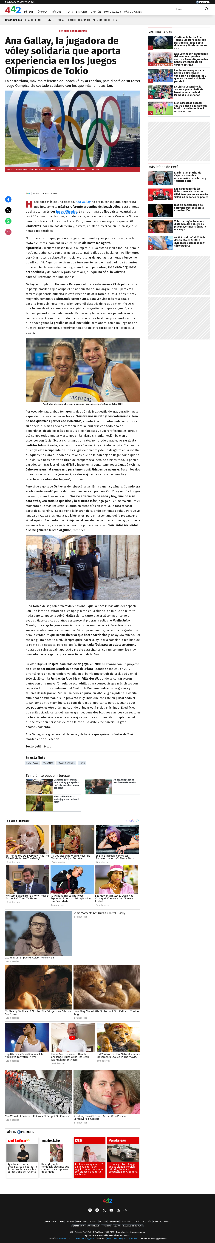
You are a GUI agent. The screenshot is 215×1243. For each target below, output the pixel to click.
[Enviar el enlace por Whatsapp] (8, 221)
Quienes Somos (78, 1226)
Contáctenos (93, 1226)
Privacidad (106, 1226)
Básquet (57, 11)
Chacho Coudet (34, 20)
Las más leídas (160, 31)
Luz (143, 1221)
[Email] (8, 232)
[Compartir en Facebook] (8, 199)
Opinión (96, 11)
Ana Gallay (48, 763)
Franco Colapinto (78, 20)
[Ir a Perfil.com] (203, 2)
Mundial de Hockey (105, 20)
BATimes (167, 1221)
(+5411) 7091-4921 (114, 1238)
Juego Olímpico (66, 211)
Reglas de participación (133, 1226)
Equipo (117, 1226)
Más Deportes (133, 11)
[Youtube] (111, 1210)
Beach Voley (32, 763)
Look (137, 1221)
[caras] (89, 1141)
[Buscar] (206, 9)
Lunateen (157, 1221)
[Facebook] (97, 1210)
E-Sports (82, 11)
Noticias (70, 1221)
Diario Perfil (50, 1221)
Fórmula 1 (43, 11)
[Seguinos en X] (104, 1210)
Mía (149, 1221)
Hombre (93, 1221)
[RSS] (118, 1210)
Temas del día (13, 20)
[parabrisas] (123, 1141)
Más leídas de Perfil (163, 167)
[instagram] (90, 1210)
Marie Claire (81, 1221)
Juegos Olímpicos (66, 763)
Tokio (82, 763)
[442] (107, 1200)
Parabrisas (114, 1221)
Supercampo (127, 1221)
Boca (60, 20)
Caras (61, 1221)
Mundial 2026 (112, 11)
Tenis (69, 11)
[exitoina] (22, 1141)
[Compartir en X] (8, 210)
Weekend (103, 1221)
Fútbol (28, 11)
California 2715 (64, 1238)
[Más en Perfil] (25, 1132)
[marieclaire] (56, 1141)
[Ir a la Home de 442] (13, 12)
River (51, 20)
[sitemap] (125, 1210)
